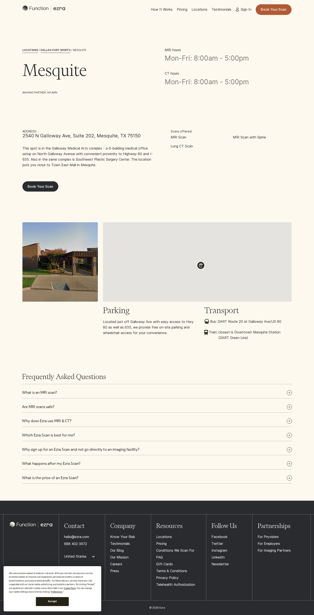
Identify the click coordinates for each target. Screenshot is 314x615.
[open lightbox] (60, 262)
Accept (52, 601)
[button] (200, 265)
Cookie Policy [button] (70, 588)
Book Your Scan (273, 9)
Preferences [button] (57, 592)
